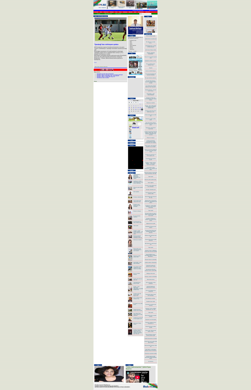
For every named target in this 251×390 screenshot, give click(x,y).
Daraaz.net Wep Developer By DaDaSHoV (109, 385)
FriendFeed (111, 70)
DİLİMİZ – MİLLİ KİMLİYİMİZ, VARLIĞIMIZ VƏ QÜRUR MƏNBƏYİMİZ (138, 288)
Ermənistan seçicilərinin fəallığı (151, 353)
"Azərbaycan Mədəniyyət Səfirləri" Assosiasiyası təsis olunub (150, 219)
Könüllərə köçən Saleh (150, 301)
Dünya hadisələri (132, 45)
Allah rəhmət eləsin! (150, 279)
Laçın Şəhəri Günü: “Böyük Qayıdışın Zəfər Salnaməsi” (137, 314)
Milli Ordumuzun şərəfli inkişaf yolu (150, 244)
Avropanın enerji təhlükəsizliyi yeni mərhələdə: (136, 205)
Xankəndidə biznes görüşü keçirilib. (137, 283)
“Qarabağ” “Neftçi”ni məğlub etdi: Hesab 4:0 (106, 76)
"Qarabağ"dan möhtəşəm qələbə (101, 18)
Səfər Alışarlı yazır (150, 21)
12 (133, 107)
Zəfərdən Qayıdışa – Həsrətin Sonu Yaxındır (137, 310)
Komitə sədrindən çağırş (150, 35)
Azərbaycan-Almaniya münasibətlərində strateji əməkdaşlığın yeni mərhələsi (150, 141)
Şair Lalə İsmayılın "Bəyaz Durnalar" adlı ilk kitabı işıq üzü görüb (151, 123)
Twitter (103, 70)
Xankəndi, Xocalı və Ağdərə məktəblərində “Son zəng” (150, 309)
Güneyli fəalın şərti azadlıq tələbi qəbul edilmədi (150, 342)
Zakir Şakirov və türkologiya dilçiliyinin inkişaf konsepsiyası (151, 350)
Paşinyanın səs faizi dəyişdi (150, 319)
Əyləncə (131, 46)
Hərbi (130, 41)
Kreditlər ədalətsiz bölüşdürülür (150, 262)
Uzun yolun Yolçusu (150, 30)
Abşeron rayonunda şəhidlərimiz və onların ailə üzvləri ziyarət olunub (151, 150)
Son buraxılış (150, 361)
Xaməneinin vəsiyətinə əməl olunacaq (150, 305)
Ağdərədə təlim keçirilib (150, 223)
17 (129, 109)
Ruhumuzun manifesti (137, 239)
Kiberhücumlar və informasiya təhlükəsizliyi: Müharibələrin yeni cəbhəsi (149, 10)
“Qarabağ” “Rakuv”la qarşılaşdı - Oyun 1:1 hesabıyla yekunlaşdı (110, 74)
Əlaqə (100, 7)
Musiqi (130, 44)
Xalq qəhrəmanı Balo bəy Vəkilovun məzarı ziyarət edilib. (151, 270)
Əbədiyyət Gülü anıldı (151, 273)
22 (140, 109)
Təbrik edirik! (135, 225)
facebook (101, 70)
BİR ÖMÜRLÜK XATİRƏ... (151, 298)
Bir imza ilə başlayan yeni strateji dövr (151, 291)
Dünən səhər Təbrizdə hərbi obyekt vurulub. (151, 331)
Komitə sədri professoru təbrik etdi (150, 115)
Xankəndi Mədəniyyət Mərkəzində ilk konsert (150, 287)
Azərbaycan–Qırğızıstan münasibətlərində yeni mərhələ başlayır (150, 98)
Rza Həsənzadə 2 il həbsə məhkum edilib (137, 222)
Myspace (105, 70)
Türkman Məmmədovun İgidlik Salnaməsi (150, 240)
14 (138, 107)
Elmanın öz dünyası (137, 211)
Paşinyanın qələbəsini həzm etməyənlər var (150, 323)
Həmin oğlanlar (136, 191)
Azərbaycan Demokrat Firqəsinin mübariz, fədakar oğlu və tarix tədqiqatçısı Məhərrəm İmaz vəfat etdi (137, 331)
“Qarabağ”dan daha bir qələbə (103, 77)
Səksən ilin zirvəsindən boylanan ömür (150, 57)
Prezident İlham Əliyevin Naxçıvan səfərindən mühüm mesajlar (150, 81)
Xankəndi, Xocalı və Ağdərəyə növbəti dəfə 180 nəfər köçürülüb (151, 251)
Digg (109, 70)
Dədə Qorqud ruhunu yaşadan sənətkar (150, 316)
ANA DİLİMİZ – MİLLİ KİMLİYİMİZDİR (137, 263)
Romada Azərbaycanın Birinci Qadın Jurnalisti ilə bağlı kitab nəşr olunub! (150, 214)
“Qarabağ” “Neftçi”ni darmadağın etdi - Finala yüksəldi (108, 75)
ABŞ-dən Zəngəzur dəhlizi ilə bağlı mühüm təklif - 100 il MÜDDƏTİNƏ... (152, 7)
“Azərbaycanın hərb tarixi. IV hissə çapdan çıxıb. (138, 318)
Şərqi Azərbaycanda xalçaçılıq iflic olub (137, 201)
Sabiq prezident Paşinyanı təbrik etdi (151, 346)
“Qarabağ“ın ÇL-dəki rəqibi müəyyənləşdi (105, 73)
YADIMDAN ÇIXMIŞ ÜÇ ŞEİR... (130, 7)
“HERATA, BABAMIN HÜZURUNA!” (121, 7)
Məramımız (139, 6)
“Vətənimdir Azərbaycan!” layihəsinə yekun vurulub (150, 266)
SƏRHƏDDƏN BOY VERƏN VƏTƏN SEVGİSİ (150, 46)
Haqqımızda (103, 7)
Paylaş (95, 62)
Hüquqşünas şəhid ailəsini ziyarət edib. (151, 128)
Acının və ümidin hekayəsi (136, 274)
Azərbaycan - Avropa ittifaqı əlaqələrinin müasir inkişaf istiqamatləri (138, 182)
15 (140, 107)
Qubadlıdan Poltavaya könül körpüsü (150, 227)
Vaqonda (150, 67)
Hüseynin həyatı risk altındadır (150, 259)
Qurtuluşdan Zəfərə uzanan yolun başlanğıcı (151, 295)
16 (142, 107)
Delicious (113, 70)
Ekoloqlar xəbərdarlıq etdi (138, 197)
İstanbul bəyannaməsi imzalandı (151, 338)
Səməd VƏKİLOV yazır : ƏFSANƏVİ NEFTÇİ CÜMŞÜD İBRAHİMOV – (151, 255)
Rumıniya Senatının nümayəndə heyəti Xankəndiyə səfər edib (137, 236)
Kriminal (131, 47)
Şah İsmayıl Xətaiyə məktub (112, 7)
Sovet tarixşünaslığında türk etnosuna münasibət (150, 74)
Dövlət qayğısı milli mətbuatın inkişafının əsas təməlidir (137, 249)
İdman (130, 42)
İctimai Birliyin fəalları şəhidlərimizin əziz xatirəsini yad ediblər (137, 267)
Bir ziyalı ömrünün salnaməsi (136, 216)
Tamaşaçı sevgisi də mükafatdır (151, 276)
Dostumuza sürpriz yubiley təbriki (127, 10)
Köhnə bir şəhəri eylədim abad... (151, 179)
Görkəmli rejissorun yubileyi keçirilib (150, 327)
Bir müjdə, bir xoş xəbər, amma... (150, 42)
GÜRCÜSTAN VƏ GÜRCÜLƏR (151, 38)
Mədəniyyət (131, 49)
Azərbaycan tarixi (132, 40)
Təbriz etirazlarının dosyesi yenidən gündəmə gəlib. (151, 335)
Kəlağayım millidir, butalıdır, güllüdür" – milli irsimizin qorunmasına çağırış (138, 232)
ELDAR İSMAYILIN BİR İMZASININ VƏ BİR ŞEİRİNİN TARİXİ (150, 357)
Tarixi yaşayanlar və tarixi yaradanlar (151, 283)
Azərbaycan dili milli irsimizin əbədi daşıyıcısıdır (137, 294)
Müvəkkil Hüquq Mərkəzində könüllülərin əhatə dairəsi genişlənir (150, 231)
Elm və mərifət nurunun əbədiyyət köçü (137, 298)
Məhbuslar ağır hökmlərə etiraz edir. (151, 236)
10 (129, 107)
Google (107, 70)
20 (135, 109)
